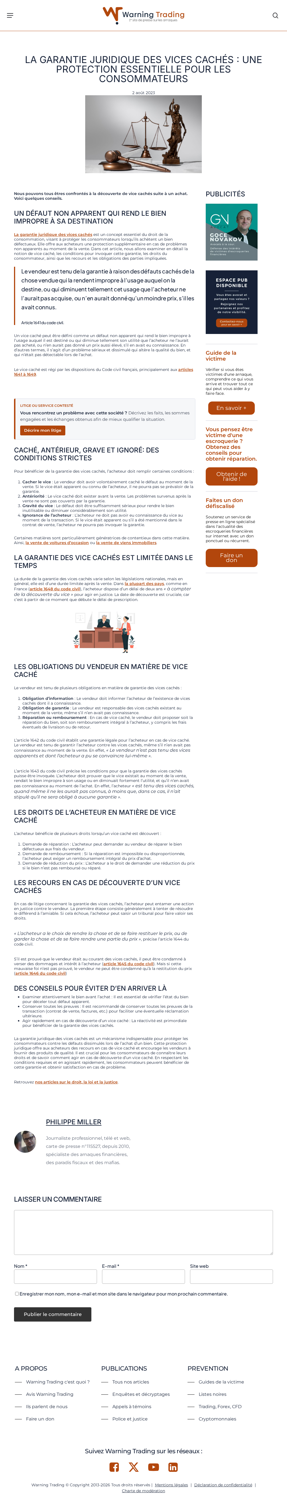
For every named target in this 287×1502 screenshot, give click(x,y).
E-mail (110, 1266)
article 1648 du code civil (55, 588)
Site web (199, 1266)
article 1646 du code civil (40, 973)
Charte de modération (143, 1491)
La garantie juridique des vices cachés (53, 234)
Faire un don (231, 557)
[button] (10, 15)
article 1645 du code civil (128, 963)
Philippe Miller (73, 1122)
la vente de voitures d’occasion (57, 542)
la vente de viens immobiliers (126, 542)
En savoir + (231, 408)
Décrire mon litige (42, 430)
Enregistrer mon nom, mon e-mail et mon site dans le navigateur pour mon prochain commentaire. (124, 1294)
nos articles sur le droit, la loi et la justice (76, 1082)
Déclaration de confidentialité (223, 1485)
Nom (20, 1266)
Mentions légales (171, 1485)
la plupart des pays (144, 583)
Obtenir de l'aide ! (231, 476)
